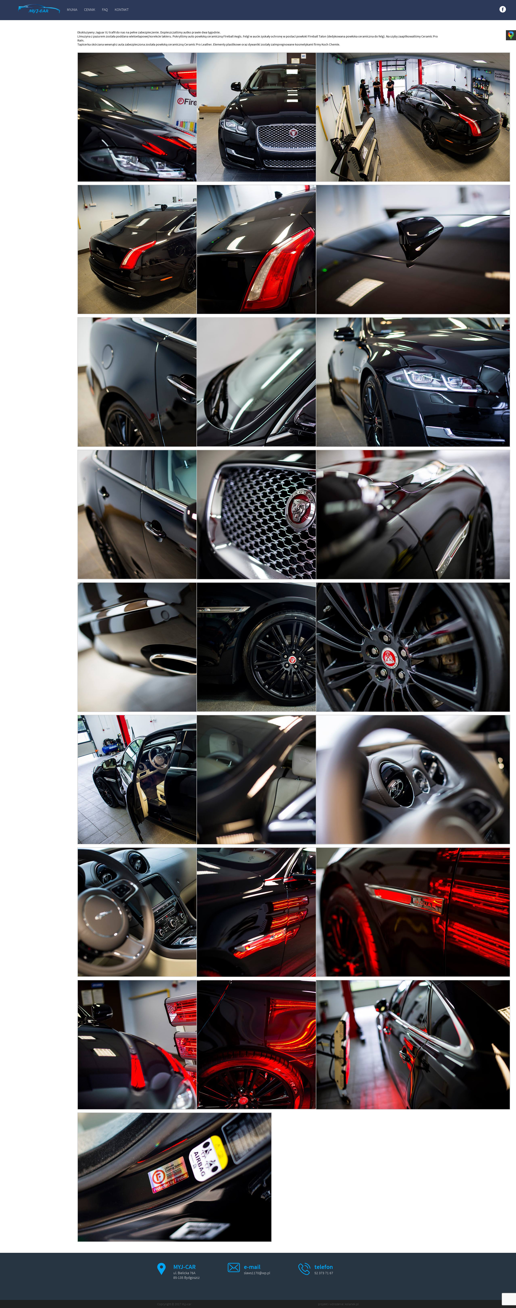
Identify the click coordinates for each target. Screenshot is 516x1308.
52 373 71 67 (323, 1273)
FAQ (105, 9)
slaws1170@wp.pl (257, 1273)
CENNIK (89, 9)
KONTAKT (122, 9)
